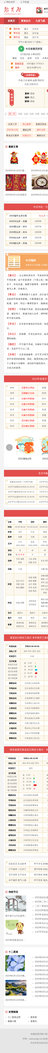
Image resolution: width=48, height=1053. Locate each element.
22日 (32, 114)
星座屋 (33, 1017)
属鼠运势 (27, 130)
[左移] (9, 447)
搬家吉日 (41, 135)
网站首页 (10, 2)
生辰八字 (12, 124)
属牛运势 (41, 130)
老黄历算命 (41, 124)
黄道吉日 (26, 20)
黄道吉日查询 (12, 135)
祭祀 (15, 58)
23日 (37, 114)
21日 (26, 114)
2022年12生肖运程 (12, 130)
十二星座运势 (14, 1017)
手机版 (26, 2)
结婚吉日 (27, 135)
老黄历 (11, 20)
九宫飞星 (40, 20)
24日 (43, 114)
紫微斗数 (12, 1021)
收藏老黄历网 (37, 1034)
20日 (20, 114)
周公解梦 (27, 124)
